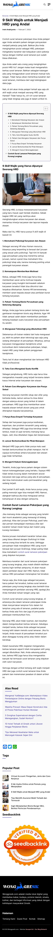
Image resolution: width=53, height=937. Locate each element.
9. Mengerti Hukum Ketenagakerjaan (24, 150)
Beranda (5, 16)
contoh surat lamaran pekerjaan (32, 552)
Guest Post (22, 919)
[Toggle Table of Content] (44, 108)
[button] (45, 4)
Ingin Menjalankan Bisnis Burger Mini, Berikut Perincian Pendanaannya (27, 807)
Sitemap (41, 919)
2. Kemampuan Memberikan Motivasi (24, 123)
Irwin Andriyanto (9, 29)
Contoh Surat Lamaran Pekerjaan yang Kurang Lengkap (24, 154)
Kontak (32, 919)
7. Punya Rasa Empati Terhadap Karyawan (26, 144)
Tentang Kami (8, 919)
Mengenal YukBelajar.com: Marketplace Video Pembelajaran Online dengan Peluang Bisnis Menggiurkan (26, 698)
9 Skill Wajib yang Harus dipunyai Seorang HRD (26, 114)
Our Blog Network (41, 929)
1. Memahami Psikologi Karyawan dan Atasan (27, 120)
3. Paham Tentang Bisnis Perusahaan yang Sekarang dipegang (26, 127)
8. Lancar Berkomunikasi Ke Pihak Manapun (26, 147)
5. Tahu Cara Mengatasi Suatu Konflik (24, 135)
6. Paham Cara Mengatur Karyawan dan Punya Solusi (27, 139)
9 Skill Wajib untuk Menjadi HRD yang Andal (30, 792)
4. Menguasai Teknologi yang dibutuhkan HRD (27, 132)
